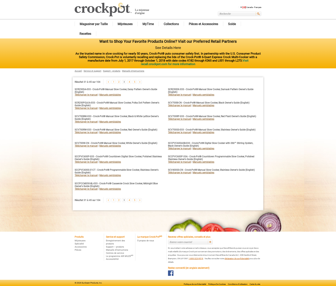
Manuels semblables (110, 94)
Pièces (78, 250)
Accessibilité (112, 259)
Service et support (92, 71)
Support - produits (111, 71)
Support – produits (115, 247)
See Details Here (168, 48)
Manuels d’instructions (117, 250)
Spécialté (79, 244)
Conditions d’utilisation (238, 284)
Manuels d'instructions (133, 71)
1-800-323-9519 (196, 258)
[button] (249, 7)
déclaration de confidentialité (237, 258)
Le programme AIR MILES (119, 256)
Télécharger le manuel (86, 94)
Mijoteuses (80, 240)
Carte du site (255, 284)
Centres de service (115, 253)
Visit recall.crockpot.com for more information (194, 62)
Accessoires (81, 247)
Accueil (78, 71)
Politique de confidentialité (195, 284)
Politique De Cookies (217, 284)
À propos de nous (145, 240)
